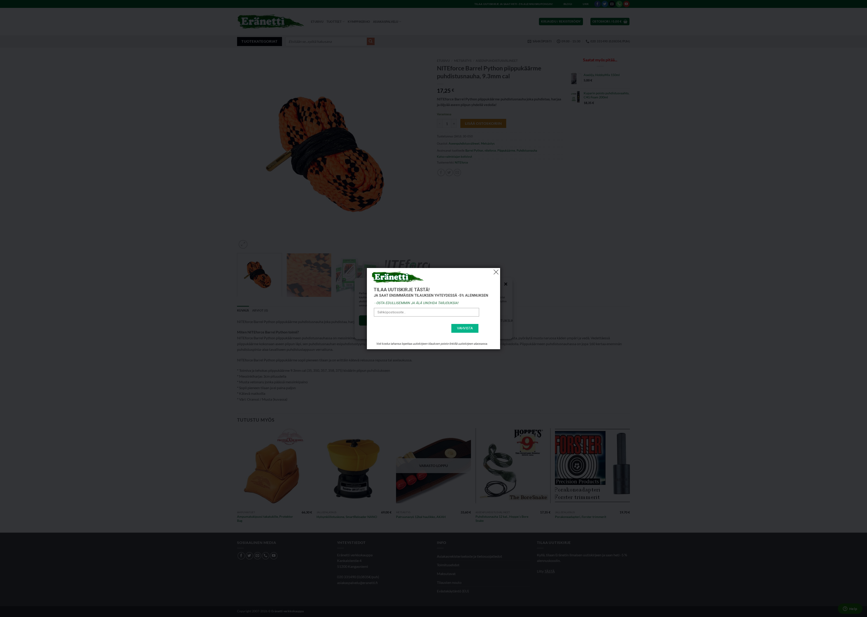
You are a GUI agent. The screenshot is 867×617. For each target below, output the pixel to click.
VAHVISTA (465, 328)
